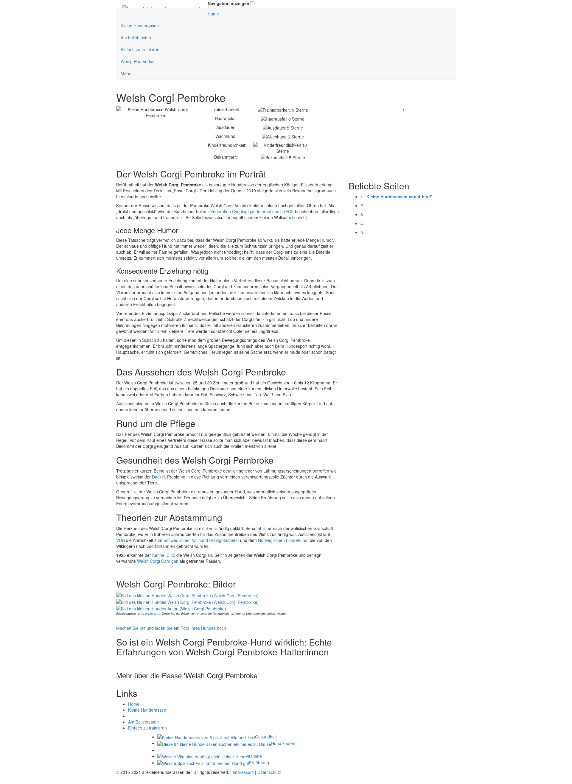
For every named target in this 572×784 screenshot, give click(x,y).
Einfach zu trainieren (140, 49)
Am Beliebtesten (143, 722)
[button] (252, 3)
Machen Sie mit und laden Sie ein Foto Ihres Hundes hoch (171, 628)
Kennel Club (163, 555)
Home (213, 14)
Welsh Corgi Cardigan (157, 561)
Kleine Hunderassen (140, 26)
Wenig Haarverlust (138, 61)
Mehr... (127, 73)
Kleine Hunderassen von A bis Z (399, 196)
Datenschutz (269, 772)
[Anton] (171, 608)
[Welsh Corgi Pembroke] (187, 595)
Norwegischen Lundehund (282, 540)
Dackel (158, 477)
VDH (120, 540)
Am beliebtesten (136, 37)
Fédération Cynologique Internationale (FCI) (252, 211)
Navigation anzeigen (228, 3)
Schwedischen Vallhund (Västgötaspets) (201, 540)
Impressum (152, 614)
